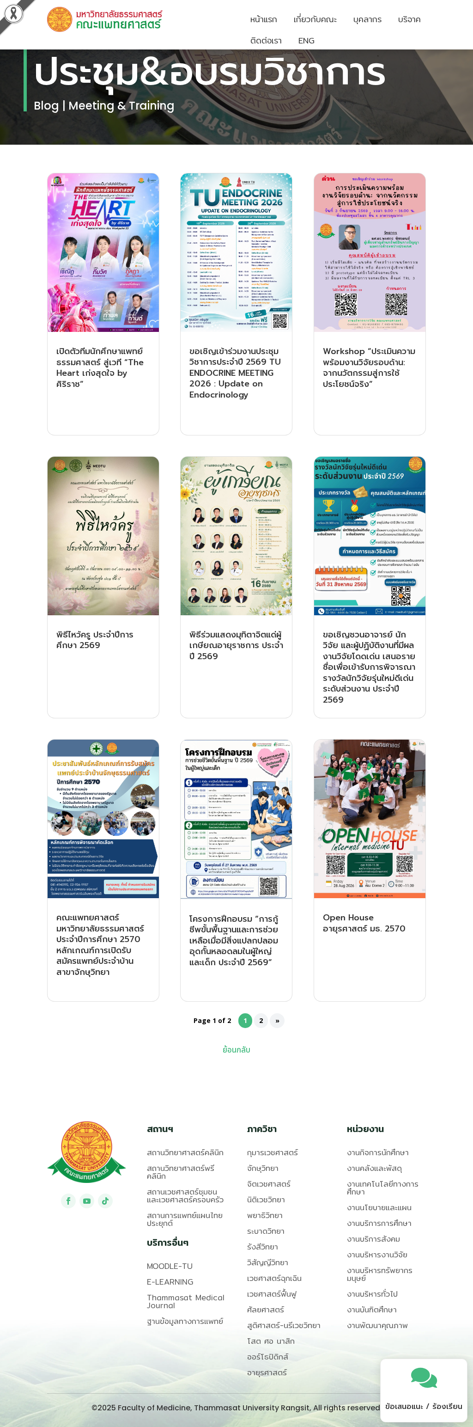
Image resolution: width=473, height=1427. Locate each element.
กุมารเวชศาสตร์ (272, 1152)
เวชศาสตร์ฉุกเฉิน (274, 1278)
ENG (306, 40)
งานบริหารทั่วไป (372, 1293)
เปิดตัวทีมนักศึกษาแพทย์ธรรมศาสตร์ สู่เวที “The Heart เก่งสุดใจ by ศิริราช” (100, 368)
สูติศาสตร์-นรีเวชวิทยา (284, 1325)
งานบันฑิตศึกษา (372, 1309)
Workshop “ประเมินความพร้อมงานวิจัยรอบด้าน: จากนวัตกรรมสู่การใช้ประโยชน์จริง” (369, 368)
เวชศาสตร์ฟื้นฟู (272, 1293)
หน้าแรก (263, 19)
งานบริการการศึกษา (379, 1223)
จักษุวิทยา (263, 1168)
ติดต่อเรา (266, 40)
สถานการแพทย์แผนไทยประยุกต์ (185, 1219)
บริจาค (409, 19)
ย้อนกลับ (236, 1050)
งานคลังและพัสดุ (374, 1168)
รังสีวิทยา (262, 1246)
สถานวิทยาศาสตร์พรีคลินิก (180, 1172)
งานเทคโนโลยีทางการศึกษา (382, 1187)
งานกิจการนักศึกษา (378, 1152)
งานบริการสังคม (373, 1238)
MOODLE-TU (170, 1266)
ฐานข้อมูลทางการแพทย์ (185, 1321)
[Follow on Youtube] (86, 1201)
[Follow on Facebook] (68, 1201)
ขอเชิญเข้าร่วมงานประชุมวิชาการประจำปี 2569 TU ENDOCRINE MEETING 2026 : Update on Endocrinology (235, 373)
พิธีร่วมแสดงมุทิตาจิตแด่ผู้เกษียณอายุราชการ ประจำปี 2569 (236, 645)
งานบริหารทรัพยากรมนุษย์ (379, 1274)
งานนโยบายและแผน (379, 1207)
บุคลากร (367, 19)
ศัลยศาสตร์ (265, 1309)
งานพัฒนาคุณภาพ (377, 1325)
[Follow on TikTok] (105, 1201)
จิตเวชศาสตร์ (269, 1183)
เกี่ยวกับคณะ (315, 19)
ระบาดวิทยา (266, 1231)
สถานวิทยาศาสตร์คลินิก (185, 1152)
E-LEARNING (170, 1281)
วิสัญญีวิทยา (267, 1262)
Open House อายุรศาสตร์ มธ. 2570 (364, 923)
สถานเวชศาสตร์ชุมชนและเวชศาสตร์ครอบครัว (185, 1195)
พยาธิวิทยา (265, 1215)
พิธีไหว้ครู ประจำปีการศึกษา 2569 (94, 640)
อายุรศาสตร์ (267, 1372)
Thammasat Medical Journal (185, 1301)
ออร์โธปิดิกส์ (267, 1356)
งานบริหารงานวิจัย (377, 1254)
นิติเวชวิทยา (266, 1199)
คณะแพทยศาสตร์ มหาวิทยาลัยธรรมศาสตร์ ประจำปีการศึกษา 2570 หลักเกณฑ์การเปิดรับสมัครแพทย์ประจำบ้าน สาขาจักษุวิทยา (100, 945)
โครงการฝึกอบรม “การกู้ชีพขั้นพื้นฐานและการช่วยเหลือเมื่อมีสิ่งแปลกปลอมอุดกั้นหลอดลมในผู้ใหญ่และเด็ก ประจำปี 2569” (233, 941)
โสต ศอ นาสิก (271, 1341)
